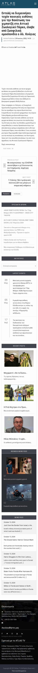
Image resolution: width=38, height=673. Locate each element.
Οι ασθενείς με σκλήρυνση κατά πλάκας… (18, 442)
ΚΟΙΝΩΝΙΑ (17, 194)
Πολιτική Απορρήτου (19, 671)
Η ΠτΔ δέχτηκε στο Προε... (15, 407)
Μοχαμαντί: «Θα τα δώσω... (15, 373)
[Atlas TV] (8, 4)
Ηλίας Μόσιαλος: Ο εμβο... (15, 439)
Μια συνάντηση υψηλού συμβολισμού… (17, 411)
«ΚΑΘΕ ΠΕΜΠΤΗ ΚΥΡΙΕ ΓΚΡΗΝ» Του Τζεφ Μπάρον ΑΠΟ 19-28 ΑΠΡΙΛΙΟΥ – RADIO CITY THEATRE (18, 212)
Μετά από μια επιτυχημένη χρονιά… (16, 479)
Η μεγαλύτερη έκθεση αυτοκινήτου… (16, 506)
